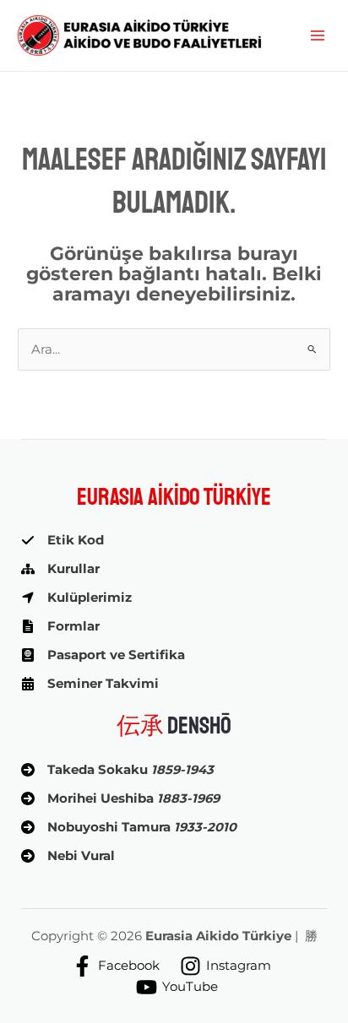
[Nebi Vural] (68, 856)
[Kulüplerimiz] (76, 597)
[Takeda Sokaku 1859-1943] (117, 770)
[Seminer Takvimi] (90, 684)
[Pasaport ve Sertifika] (103, 655)
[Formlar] (60, 626)
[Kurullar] (60, 569)
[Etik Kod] (62, 540)
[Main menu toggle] (317, 35)
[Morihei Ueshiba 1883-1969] (120, 798)
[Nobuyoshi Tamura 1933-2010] (129, 827)
